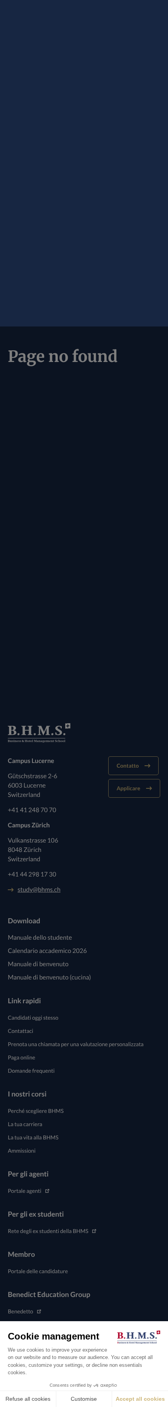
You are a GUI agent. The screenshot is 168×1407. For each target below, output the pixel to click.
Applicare (128, 788)
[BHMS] (84, 733)
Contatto (127, 765)
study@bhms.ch (39, 889)
